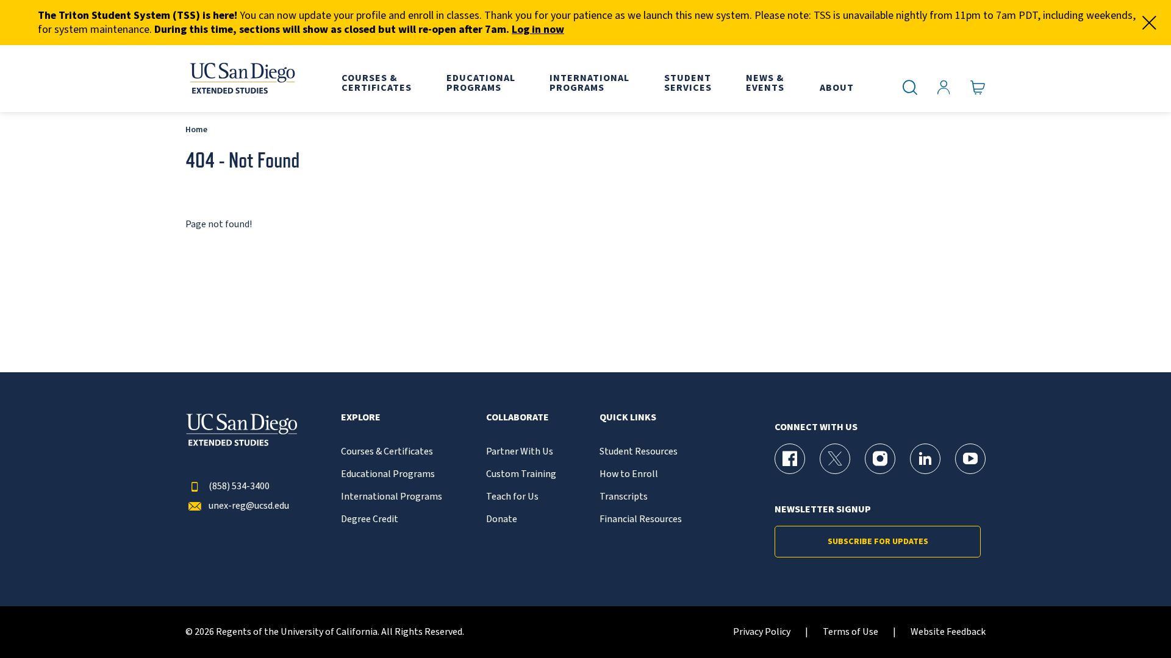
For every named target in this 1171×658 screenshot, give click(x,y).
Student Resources (639, 451)
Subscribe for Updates (878, 542)
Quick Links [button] (628, 417)
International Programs (391, 496)
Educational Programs (388, 474)
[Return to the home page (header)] (241, 78)
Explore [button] (361, 417)
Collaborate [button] (517, 417)
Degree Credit (369, 519)
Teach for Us (512, 496)
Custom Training (521, 474)
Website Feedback (948, 632)
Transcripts (624, 496)
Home (196, 129)
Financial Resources (641, 519)
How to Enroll (629, 474)
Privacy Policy (761, 632)
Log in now (538, 29)
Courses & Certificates (387, 451)
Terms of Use (850, 632)
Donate (501, 519)
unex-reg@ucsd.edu (249, 506)
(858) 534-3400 (239, 486)
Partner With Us (519, 451)
